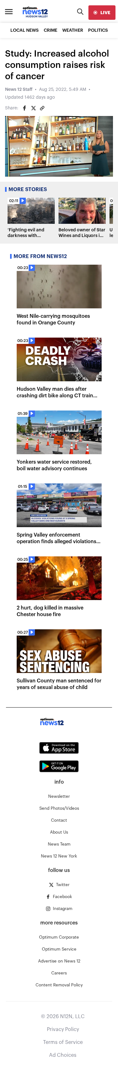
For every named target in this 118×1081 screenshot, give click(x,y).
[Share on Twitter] (33, 108)
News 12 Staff (18, 89)
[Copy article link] (42, 108)
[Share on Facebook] (24, 108)
